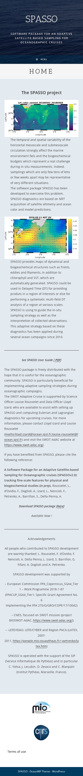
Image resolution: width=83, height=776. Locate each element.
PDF (57, 360)
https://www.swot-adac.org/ (24, 445)
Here (60, 506)
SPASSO (42, 19)
